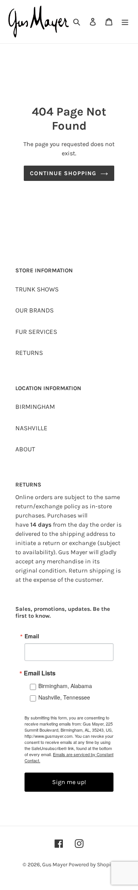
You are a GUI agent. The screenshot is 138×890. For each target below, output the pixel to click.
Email (32, 636)
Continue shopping (63, 173)
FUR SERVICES (36, 331)
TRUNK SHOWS (37, 289)
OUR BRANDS (34, 310)
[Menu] (125, 22)
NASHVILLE (31, 428)
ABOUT (25, 449)
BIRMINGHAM (35, 406)
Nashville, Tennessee (64, 697)
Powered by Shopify (92, 864)
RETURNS (29, 352)
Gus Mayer (55, 864)
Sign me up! (69, 782)
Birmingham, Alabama (65, 686)
